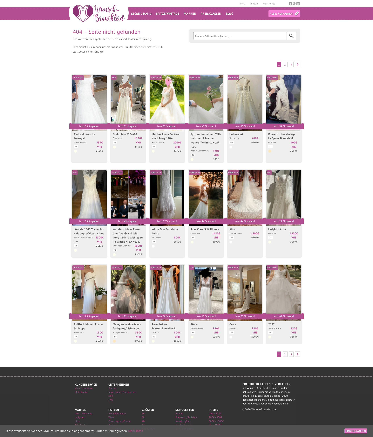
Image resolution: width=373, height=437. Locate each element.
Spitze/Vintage (167, 14)
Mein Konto (269, 3)
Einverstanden (356, 431)
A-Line (179, 413)
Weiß (111, 417)
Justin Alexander (84, 413)
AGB (110, 396)
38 (143, 417)
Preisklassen (211, 14)
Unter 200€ (215, 413)
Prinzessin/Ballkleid (186, 417)
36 (143, 413)
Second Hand (141, 14)
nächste (297, 64)
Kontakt (254, 3)
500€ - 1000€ (216, 421)
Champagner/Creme (119, 421)
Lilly (77, 421)
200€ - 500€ (215, 417)
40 (143, 421)
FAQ (243, 3)
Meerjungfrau (182, 421)
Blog (229, 14)
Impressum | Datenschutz (122, 392)
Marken (190, 14)
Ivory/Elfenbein (117, 413)
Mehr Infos (135, 431)
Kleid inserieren (83, 388)
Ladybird (80, 417)
